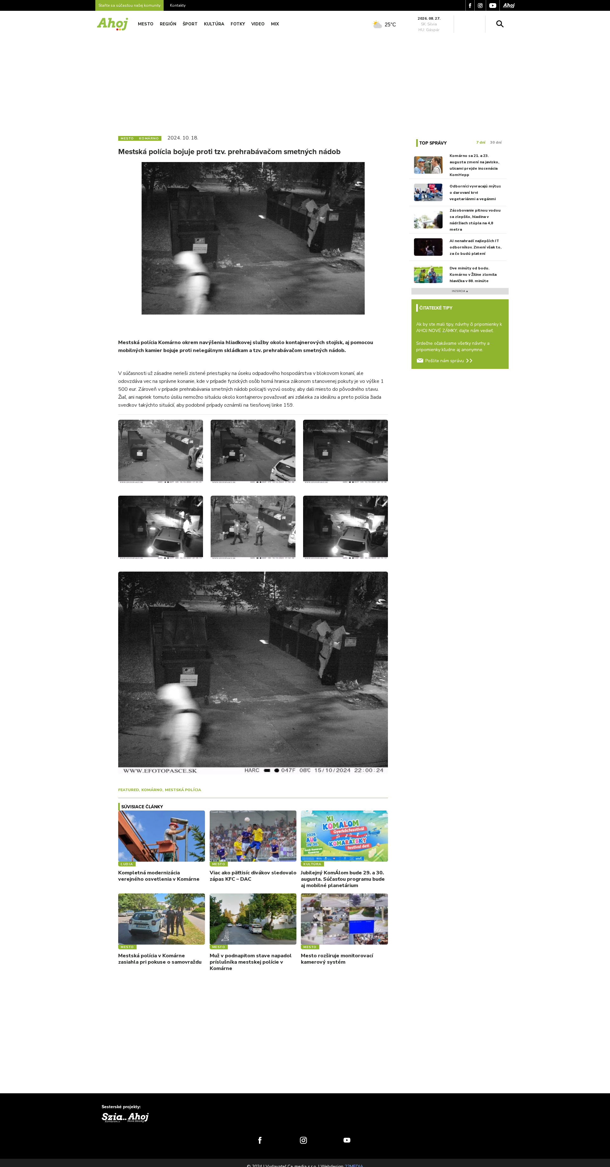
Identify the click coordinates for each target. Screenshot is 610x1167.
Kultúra (214, 24)
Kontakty (178, 5)
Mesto (145, 24)
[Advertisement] (305, 81)
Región (168, 24)
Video (258, 24)
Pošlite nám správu (444, 361)
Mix (275, 24)
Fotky (238, 24)
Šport (190, 24)
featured (128, 789)
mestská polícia (183, 789)
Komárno (151, 789)
